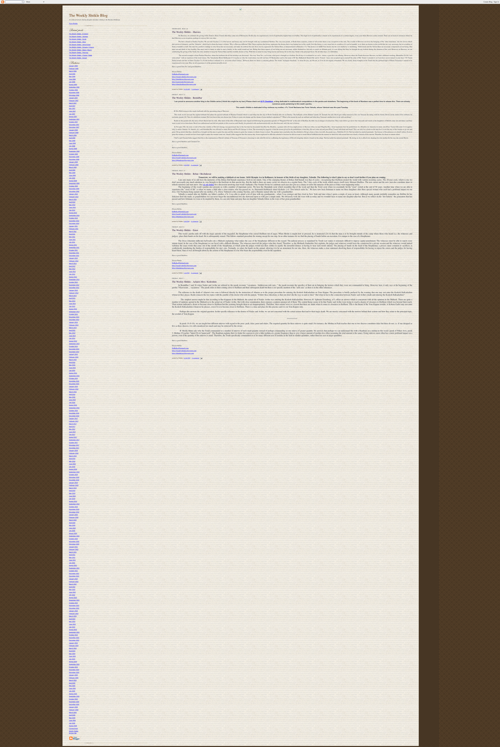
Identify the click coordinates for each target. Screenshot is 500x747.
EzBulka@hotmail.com (180, 74)
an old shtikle (208, 184)
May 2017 (72, 429)
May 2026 (72, 718)
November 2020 (74, 541)
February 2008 (73, 132)
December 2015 (74, 384)
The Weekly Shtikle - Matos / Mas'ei (80, 50)
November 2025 (74, 701)
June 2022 (72, 592)
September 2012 (74, 279)
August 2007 (73, 116)
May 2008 (72, 140)
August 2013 (73, 309)
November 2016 (74, 413)
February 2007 (73, 100)
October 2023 (73, 635)
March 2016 (73, 392)
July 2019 (72, 498)
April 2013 (72, 298)
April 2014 (72, 330)
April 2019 (72, 490)
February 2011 (73, 229)
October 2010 (73, 218)
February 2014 (73, 325)
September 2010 (74, 215)
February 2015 (73, 357)
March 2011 (72, 231)
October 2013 (73, 314)
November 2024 (74, 669)
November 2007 (74, 124)
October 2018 (73, 474)
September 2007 (74, 119)
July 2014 (72, 338)
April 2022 (72, 587)
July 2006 (72, 82)
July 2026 (72, 723)
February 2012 (73, 261)
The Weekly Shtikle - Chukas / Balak (80, 55)
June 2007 (72, 111)
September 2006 (74, 87)
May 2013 (72, 301)
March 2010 (73, 199)
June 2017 (72, 432)
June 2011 (72, 239)
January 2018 (73, 450)
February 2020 (73, 517)
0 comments (195, 89)
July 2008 (72, 146)
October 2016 (73, 410)
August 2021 (73, 565)
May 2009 (72, 172)
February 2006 (73, 68)
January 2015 (73, 354)
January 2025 (73, 675)
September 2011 (74, 247)
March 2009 (73, 167)
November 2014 (74, 349)
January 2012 (73, 258)
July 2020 (72, 530)
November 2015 (74, 381)
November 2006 (74, 92)
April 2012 (72, 266)
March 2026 (73, 712)
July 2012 (72, 274)
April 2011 (72, 234)
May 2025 (72, 685)
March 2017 (73, 424)
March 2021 (73, 552)
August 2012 (73, 277)
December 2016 (74, 416)
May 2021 (72, 557)
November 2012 (74, 285)
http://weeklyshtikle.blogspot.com (184, 76)
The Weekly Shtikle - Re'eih (77, 39)
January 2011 (73, 226)
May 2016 (72, 397)
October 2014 (73, 346)
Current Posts (73, 728)
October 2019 (73, 507)
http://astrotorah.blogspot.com (182, 82)
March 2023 (73, 616)
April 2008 (72, 138)
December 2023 (74, 640)
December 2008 (74, 159)
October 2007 (73, 122)
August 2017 (73, 437)
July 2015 (72, 370)
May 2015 (72, 365)
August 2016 (73, 405)
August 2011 (73, 245)
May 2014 (72, 333)
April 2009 (72, 170)
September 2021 (74, 568)
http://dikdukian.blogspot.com (183, 79)
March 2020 (73, 520)
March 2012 (73, 263)
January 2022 (73, 579)
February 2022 (73, 581)
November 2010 (74, 221)
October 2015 (73, 378)
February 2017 (73, 421)
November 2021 (74, 573)
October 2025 (73, 699)
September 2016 (74, 408)
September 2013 (74, 311)
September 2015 (74, 376)
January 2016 (73, 386)
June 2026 (72, 720)
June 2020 (72, 528)
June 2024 (72, 656)
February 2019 (73, 485)
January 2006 (73, 66)
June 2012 (72, 271)
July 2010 (72, 210)
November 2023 (74, 637)
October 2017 (73, 442)
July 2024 (72, 659)
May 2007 (72, 108)
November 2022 (74, 605)
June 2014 (72, 336)
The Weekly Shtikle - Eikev (77, 42)
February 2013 (73, 293)
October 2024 (73, 667)
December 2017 (74, 448)
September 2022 (74, 600)
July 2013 (72, 306)
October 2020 (73, 539)
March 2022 (73, 584)
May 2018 (72, 461)
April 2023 (72, 619)
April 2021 (72, 555)
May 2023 (72, 621)
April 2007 (72, 106)
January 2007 (73, 98)
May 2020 (72, 525)
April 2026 (72, 715)
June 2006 (72, 79)
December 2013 (74, 319)
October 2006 (73, 90)
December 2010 (74, 223)
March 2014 (73, 327)
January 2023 (73, 611)
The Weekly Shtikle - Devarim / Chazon (81, 47)
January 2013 (73, 290)
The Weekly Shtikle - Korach (78, 58)
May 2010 (72, 205)
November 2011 (74, 253)
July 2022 (72, 595)
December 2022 (74, 608)
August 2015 (73, 373)
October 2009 (73, 186)
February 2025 (73, 678)
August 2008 (73, 148)
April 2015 (72, 362)
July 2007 (72, 114)
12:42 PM (187, 358)
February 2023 (73, 613)
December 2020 (74, 544)
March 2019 (73, 488)
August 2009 (73, 181)
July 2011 (72, 242)
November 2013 (74, 317)
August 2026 (73, 726)
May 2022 (72, 589)
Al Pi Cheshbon (266, 101)
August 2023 (73, 629)
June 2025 (72, 688)
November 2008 (74, 156)
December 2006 (74, 95)
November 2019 (74, 509)
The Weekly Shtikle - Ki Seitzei (78, 34)
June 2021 (72, 560)
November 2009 (74, 188)
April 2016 (72, 394)
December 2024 (74, 672)
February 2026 (73, 710)
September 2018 (74, 472)
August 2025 (73, 694)
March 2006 (73, 71)
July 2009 (72, 178)
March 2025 (73, 680)
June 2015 (72, 368)
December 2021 (74, 576)
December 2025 (74, 704)
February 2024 (73, 645)
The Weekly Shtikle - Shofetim (78, 36)
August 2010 (73, 213)
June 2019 (72, 496)
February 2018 (73, 453)
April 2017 (72, 426)
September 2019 (74, 504)
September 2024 (74, 664)
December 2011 (74, 255)
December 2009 (74, 191)
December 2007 (74, 127)
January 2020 (73, 514)
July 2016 (72, 402)
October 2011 (73, 250)
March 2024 (73, 648)
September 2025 (74, 696)
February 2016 (73, 389)
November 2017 (74, 445)
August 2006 (73, 84)
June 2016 (72, 400)
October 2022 (73, 603)
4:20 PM (186, 165)
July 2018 (72, 466)
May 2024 (72, 653)
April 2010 (72, 202)
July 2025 (72, 691)
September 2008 (74, 151)
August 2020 (73, 533)
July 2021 (72, 563)
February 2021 (73, 549)
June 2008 (72, 143)
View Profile (73, 23)
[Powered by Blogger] (74, 740)
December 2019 (74, 512)
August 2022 (73, 597)
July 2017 (72, 434)
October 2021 (73, 571)
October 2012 (73, 282)
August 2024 (73, 661)
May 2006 (72, 76)
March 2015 (73, 359)
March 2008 (73, 135)
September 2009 (74, 183)
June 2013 (72, 303)
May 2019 (72, 493)
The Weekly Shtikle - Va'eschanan (79, 44)
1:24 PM (186, 273)
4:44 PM (186, 221)
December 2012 (74, 287)
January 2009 (73, 162)
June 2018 (72, 464)
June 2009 (72, 175)
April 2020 (72, 523)
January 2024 (73, 643)
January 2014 (73, 322)
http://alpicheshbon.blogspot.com (184, 84)
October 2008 (73, 154)
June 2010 (72, 207)
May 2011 (72, 237)
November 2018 (74, 477)
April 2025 (72, 683)
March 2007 (73, 103)
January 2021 (73, 547)
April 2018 (72, 458)
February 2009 (73, 165)
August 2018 (73, 469)
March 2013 (73, 295)
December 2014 (74, 352)
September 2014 (74, 343)
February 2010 (73, 197)
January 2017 (73, 418)
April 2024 (72, 651)
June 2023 (72, 624)
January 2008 (73, 130)
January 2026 (73, 707)
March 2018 (73, 456)
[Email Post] (200, 89)
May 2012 (72, 269)
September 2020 (74, 536)
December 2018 (74, 480)
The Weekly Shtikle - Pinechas (78, 52)
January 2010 (73, 194)
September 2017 (74, 440)
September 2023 (74, 632)
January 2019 (73, 482)
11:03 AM (187, 89)
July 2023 (72, 627)
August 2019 (73, 501)
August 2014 (73, 341)
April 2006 (72, 74)
